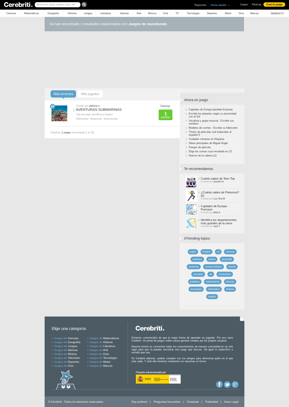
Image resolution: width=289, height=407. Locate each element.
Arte (139, 13)
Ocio (241, 13)
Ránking (256, 4)
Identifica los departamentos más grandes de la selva (219, 221)
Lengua (88, 13)
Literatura (105, 13)
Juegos (244, 4)
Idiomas (124, 13)
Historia (72, 13)
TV (177, 13)
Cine (165, 13)
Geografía (53, 13)
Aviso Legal (231, 401)
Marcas (254, 13)
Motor (228, 13)
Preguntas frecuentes (167, 401)
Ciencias (11, 13)
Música (152, 13)
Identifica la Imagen (102, 114)
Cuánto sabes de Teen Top (218, 178)
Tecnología (193, 13)
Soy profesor (139, 401)
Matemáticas (31, 13)
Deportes (212, 13)
